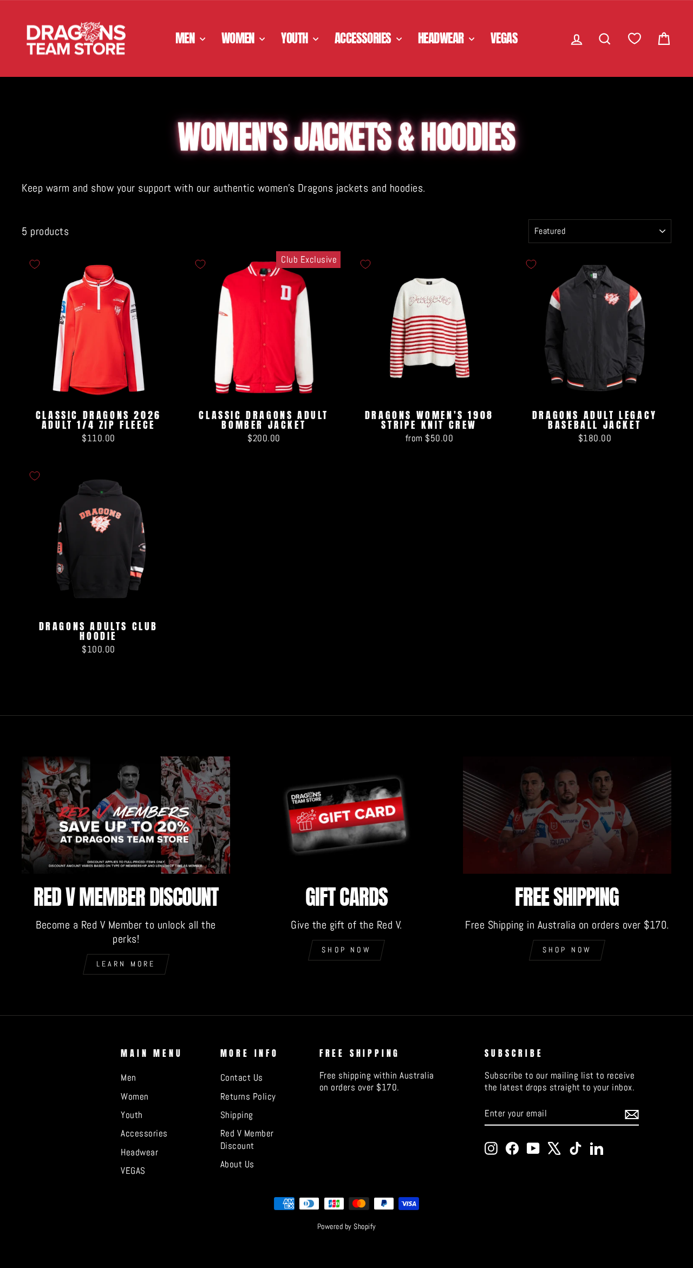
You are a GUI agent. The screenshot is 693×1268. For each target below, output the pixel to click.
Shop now (346, 950)
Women (239, 38)
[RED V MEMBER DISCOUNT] (126, 815)
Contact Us (241, 1077)
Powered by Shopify (346, 1226)
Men (186, 38)
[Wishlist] (634, 39)
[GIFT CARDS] (346, 815)
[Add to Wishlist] (35, 264)
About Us (237, 1164)
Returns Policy (248, 1096)
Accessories (364, 38)
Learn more (126, 964)
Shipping (236, 1115)
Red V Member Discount (247, 1139)
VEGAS (504, 38)
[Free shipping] (567, 815)
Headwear (442, 38)
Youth (295, 38)
